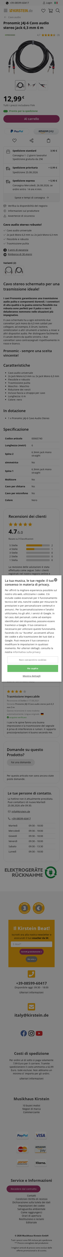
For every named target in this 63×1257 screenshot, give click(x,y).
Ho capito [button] (32, 668)
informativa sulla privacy (26, 652)
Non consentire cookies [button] (32, 659)
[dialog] (31, 628)
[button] (31, 675)
